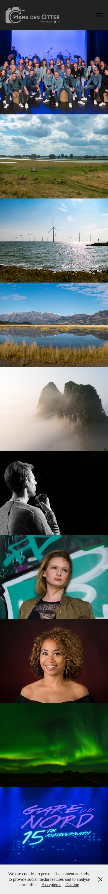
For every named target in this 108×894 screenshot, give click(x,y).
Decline (72, 884)
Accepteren (51, 884)
